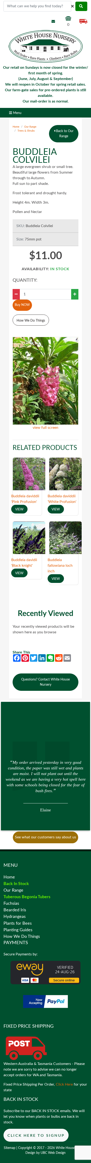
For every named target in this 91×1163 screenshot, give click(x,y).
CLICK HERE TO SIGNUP (36, 1135)
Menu (16, 113)
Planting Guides (18, 930)
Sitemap (9, 1148)
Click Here (64, 1084)
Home (16, 126)
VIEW (19, 509)
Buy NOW (22, 305)
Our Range (30, 126)
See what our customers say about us (45, 837)
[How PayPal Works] (45, 1001)
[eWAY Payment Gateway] (45, 972)
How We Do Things (31, 320)
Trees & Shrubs (26, 130)
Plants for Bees (18, 923)
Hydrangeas (15, 917)
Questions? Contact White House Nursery (45, 682)
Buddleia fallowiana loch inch (60, 565)
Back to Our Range (64, 133)
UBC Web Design (53, 1153)
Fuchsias (11, 903)
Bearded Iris (15, 910)
